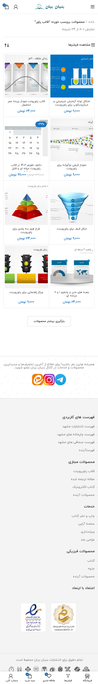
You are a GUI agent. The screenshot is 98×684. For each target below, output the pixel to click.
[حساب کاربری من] (15, 6)
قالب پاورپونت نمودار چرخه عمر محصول (26, 103)
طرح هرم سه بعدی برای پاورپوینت (26, 230)
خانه (91, 22)
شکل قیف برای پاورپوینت (72, 229)
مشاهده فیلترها (79, 45)
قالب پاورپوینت (84, 471)
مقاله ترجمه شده (83, 479)
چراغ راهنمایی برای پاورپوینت (26, 292)
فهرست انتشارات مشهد (78, 426)
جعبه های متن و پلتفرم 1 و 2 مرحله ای (71, 294)
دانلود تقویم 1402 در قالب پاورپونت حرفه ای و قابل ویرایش (26, 168)
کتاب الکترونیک (83, 487)
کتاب (91, 561)
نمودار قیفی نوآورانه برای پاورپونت (71, 166)
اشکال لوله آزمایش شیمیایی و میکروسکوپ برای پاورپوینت (71, 103)
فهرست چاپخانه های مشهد (76, 434)
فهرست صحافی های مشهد (76, 442)
